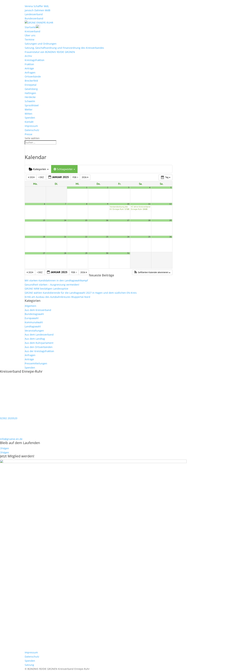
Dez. (42, 177)
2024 (32, 177)
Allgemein (30, 305)
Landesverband (34, 14)
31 (128, 253)
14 (65, 220)
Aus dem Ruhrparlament (39, 342)
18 (149, 220)
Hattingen (30, 93)
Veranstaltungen (34, 330)
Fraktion (29, 64)
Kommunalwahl (34, 322)
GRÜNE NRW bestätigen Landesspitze (46, 288)
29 (86, 253)
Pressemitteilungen (36, 363)
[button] (152, 272)
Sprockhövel (32, 105)
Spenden (30, 117)
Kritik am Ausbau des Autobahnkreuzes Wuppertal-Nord (57, 297)
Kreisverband (32, 31)
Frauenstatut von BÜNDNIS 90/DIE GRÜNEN (50, 52)
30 (107, 253)
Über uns (30, 35)
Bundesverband (34, 18)
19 (170, 220)
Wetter (28, 109)
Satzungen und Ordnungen (40, 43)
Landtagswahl (33, 326)
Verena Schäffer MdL (37, 6)
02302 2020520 (8, 418)
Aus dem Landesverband (39, 334)
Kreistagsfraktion (34, 60)
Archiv (28, 56)
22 (86, 237)
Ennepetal (30, 84)
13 (44, 220)
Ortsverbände (33, 76)
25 (149, 237)
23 (107, 237)
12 (170, 204)
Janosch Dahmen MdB (37, 10)
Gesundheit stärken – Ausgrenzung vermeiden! (52, 284)
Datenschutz (32, 130)
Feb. (75, 177)
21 (65, 237)
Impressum (31, 126)
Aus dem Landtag (35, 338)
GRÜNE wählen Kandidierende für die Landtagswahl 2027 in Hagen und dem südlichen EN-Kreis (81, 292)
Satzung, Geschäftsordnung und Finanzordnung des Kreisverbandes (64, 47)
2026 (84, 177)
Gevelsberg (31, 89)
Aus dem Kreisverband (38, 310)
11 (149, 204)
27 (44, 253)
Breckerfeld (31, 80)
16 (107, 220)
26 (170, 237)
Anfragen (30, 72)
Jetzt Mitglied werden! (17, 456)
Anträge (29, 68)
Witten (28, 113)
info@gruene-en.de (11, 439)
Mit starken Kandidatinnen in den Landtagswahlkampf (56, 280)
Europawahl (32, 318)
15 (86, 220)
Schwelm (30, 101)
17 (128, 220)
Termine (29, 39)
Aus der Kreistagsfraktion (39, 351)
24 (128, 237)
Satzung (29, 665)
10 (128, 204)
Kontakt (29, 121)
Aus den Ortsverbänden (39, 347)
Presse (28, 134)
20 (44, 237)
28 (65, 253)
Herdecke (30, 97)
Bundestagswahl (34, 314)
